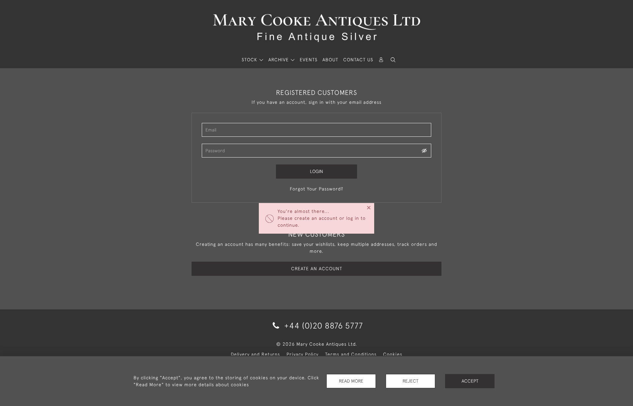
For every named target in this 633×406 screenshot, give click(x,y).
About (330, 59)
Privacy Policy (302, 354)
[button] (393, 59)
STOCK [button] (250, 59)
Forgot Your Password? (316, 188)
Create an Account (316, 268)
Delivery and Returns (255, 354)
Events (308, 59)
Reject (410, 381)
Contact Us (358, 59)
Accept (470, 381)
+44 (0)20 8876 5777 (322, 325)
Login (316, 171)
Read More (351, 381)
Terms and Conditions (351, 354)
